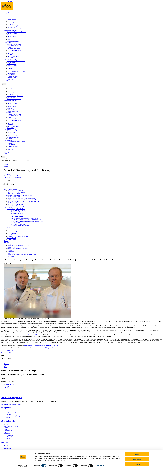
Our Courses (10, 18)
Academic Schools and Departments (14, 175)
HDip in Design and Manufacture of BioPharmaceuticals (26, 219)
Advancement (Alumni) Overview (16, 71)
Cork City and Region (13, 56)
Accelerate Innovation (13, 67)
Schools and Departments (14, 50)
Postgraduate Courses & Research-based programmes (18, 195)
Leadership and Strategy (13, 48)
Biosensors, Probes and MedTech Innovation (19, 245)
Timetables (7, 433)
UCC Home (7, 174)
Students (6, 12)
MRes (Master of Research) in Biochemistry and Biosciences (23, 201)
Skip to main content (6, 1)
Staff (5, 13)
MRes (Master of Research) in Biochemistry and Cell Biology (27, 221)
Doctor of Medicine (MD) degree (16, 206)
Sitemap (6, 445)
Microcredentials (11, 27)
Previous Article (5, 351)
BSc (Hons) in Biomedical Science (16, 192)
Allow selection (137, 459)
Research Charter (12, 33)
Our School (7, 179)
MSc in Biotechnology (13, 196)
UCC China (10, 58)
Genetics (9, 250)
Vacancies (10, 235)
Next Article (12, 351)
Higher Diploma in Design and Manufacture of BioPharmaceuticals (25, 199)
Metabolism (10, 253)
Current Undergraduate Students (16, 209)
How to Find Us (11, 238)
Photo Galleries (11, 239)
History (9, 47)
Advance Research (12, 65)
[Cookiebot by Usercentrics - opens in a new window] (22, 465)
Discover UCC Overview (14, 44)
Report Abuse (7, 448)
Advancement (8, 417)
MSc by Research (12, 203)
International (10, 24)
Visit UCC (10, 55)
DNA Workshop (11, 233)
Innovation (10, 38)
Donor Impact (11, 74)
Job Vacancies (11, 53)
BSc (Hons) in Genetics (13, 193)
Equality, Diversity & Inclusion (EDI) (17, 236)
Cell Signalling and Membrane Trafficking (18, 248)
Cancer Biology (11, 247)
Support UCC (11, 68)
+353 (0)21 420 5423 (10, 386)
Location (6, 387)
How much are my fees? (14, 29)
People (6, 241)
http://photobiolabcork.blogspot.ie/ (43, 348)
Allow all (137, 454)
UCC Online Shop (9, 436)
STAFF (6, 424)
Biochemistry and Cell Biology (12, 177)
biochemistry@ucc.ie (9, 384)
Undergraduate (11, 21)
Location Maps (16, 404)
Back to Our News (6, 352)
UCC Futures (11, 39)
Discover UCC (8, 414)
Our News (10, 230)
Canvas (6, 432)
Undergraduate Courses (10, 189)
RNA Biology (11, 256)
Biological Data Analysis (14, 244)
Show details (100, 465)
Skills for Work (11, 64)
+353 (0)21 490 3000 (6, 404)
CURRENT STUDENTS (11, 426)
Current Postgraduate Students (15, 215)
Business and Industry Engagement (13, 416)
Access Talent (11, 62)
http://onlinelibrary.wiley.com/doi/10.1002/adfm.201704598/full (41, 345)
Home (5, 187)
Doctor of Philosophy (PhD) (15, 204)
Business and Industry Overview (16, 61)
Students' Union (8, 435)
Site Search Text (6, 160)
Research (6, 242)
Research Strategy (12, 35)
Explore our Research (13, 41)
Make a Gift (10, 79)
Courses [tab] (6, 166)
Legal (5, 447)
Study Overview (11, 19)
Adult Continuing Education (15, 26)
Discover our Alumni (13, 76)
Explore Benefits (11, 77)
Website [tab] (6, 164)
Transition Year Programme (14, 232)
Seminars (9, 228)
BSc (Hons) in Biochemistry (15, 190)
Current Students (8, 207)
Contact (6, 427)
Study (5, 411)
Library (6, 429)
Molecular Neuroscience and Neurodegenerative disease (22, 254)
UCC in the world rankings (14, 45)
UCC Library (11, 51)
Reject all (137, 464)
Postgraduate (10, 22)
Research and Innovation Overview (16, 32)
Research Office (11, 36)
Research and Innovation (10, 412)
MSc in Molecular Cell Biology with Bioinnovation (21, 198)
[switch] (60, 465)
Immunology (10, 251)
